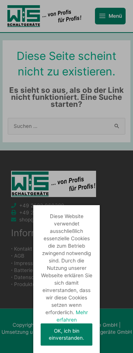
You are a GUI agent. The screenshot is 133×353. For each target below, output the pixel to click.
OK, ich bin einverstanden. (66, 334)
